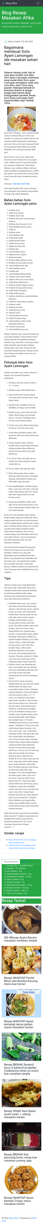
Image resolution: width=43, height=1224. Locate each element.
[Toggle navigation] (38, 3)
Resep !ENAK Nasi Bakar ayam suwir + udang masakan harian (20, 1114)
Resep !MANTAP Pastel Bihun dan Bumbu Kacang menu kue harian (20, 981)
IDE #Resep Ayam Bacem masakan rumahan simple (20, 939)
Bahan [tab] (24, 862)
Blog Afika (11, 3)
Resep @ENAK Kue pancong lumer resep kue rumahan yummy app (20, 1157)
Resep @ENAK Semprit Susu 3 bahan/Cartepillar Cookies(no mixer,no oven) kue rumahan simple (21, 1069)
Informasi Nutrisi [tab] (11, 862)
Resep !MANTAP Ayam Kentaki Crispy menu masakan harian (18, 1201)
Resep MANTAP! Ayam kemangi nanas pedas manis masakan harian (18, 1024)
